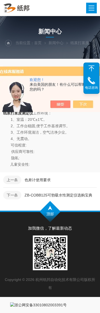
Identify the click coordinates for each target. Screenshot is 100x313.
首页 (38, 43)
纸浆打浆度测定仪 (18, 113)
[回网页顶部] (91, 68)
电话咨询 (91, 88)
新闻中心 (56, 43)
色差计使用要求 (38, 180)
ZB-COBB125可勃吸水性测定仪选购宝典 (58, 195)
